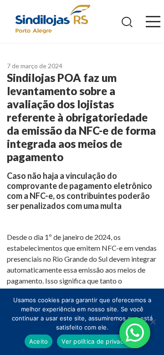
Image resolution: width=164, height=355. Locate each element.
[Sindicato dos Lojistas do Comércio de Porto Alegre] (52, 20)
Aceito (38, 341)
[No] (152, 321)
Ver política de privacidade (100, 341)
